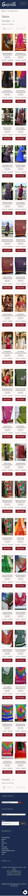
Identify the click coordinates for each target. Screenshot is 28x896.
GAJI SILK (17, 884)
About (3, 839)
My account (4, 846)
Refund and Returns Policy (8, 850)
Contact (4, 843)
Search (3, 820)
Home (4, 11)
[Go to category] (20, 802)
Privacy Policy (5, 848)
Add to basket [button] (7, 64)
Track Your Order (6, 837)
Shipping (4, 852)
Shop (3, 854)
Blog (3, 841)
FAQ (3, 845)
